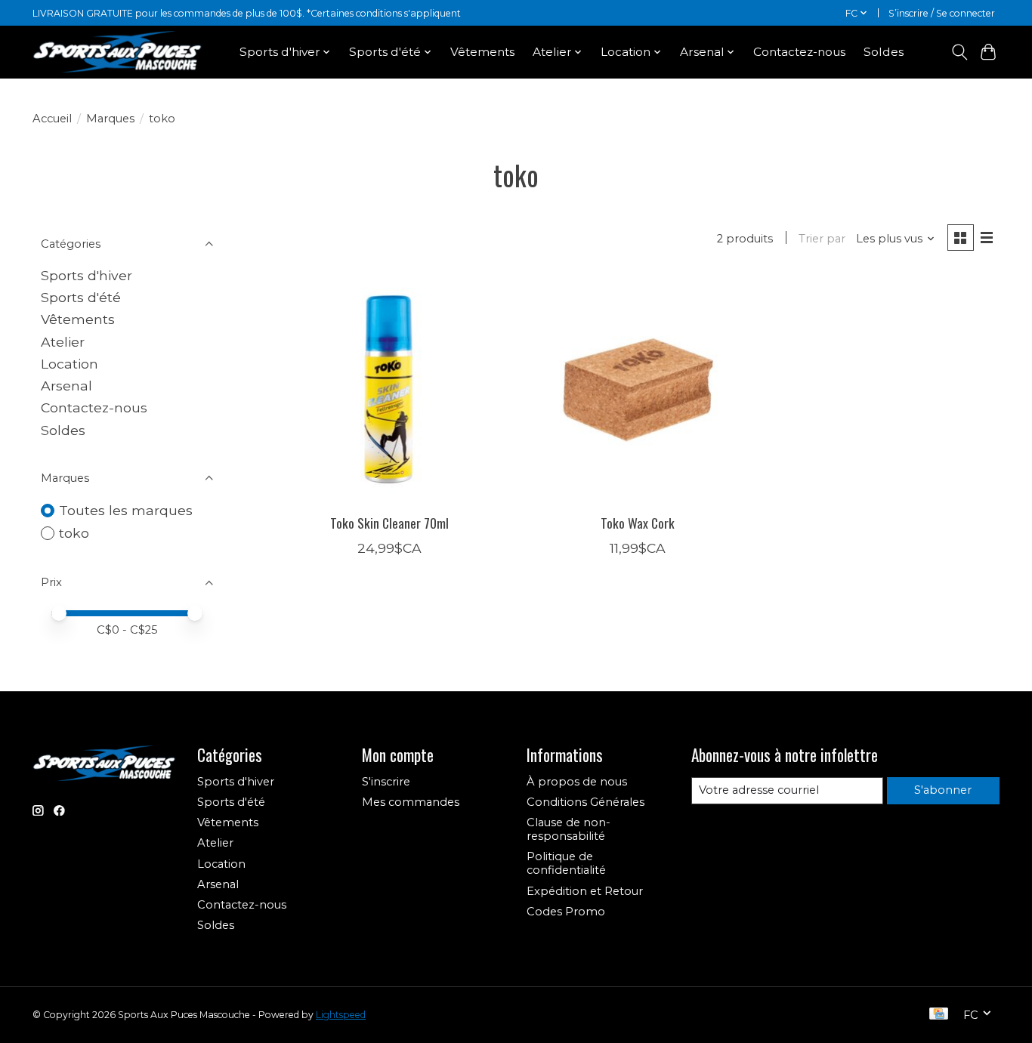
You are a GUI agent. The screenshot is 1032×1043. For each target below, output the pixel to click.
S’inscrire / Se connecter (941, 13)
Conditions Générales (585, 802)
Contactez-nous (799, 52)
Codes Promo (566, 911)
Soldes (884, 52)
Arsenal (66, 385)
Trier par (822, 238)
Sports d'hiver (86, 275)
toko (74, 533)
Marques (110, 118)
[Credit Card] (938, 1015)
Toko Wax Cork (638, 522)
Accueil (52, 118)
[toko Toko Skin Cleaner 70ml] (389, 389)
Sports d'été (81, 297)
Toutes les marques (126, 510)
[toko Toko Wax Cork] (637, 389)
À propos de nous (577, 781)
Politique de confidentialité (566, 863)
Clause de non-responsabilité (568, 829)
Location (69, 364)
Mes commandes (410, 802)
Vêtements (482, 52)
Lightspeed (341, 1014)
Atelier (63, 342)
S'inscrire (386, 781)
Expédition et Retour (585, 891)
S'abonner (943, 790)
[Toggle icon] (959, 52)
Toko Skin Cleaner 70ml (389, 522)
